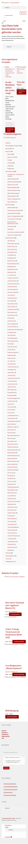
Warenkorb (8, 837)
